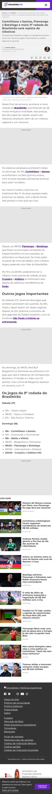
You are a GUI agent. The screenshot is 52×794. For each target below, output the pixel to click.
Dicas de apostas (13, 736)
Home (4, 13)
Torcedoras (10, 728)
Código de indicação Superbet (21, 750)
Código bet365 (12, 746)
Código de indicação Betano (20, 743)
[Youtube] (22, 694)
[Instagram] (18, 694)
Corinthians (32, 171)
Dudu (5, 286)
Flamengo (28, 246)
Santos (46, 171)
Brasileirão (20, 108)
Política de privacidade (17, 703)
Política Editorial (13, 706)
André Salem (10, 47)
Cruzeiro (7, 279)
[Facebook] (5, 694)
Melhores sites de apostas (18, 740)
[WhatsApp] (27, 694)
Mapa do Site (11, 699)
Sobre (7, 713)
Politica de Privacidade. (10, 790)
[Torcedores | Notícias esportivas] (13, 5)
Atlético (19, 279)
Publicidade (11, 709)
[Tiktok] (13, 694)
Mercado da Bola (13, 721)
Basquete (9, 731)
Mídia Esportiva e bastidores (20, 724)
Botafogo (42, 246)
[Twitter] (9, 694)
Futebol (12, 13)
